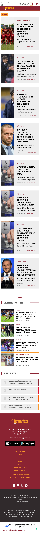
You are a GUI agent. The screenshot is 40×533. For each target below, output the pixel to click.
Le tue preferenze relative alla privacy (22, 526)
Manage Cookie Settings (20, 477)
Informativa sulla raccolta (14, 530)
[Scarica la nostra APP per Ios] (12, 443)
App (20, 458)
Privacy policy (20, 471)
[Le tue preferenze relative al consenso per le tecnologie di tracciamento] (36, 529)
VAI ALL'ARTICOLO (31, 46)
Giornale (20, 454)
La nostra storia (20, 467)
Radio (20, 461)
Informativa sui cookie (20, 474)
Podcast (20, 464)
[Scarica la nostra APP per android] (27, 443)
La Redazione (20, 451)
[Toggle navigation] (34, 8)
